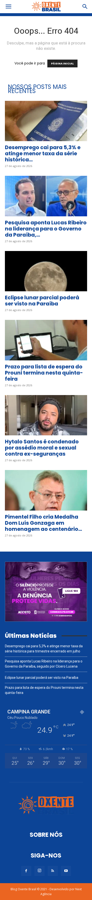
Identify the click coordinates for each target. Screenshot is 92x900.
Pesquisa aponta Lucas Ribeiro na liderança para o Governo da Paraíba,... (46, 228)
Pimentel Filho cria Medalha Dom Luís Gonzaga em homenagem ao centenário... (43, 523)
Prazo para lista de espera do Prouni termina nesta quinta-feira (44, 372)
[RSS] (53, 871)
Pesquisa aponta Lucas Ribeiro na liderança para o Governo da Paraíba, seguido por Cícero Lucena (43, 663)
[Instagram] (39, 871)
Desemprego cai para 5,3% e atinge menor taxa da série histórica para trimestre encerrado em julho (44, 648)
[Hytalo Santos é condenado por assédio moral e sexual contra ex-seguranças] (46, 415)
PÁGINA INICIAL (62, 63)
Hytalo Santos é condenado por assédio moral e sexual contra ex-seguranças (42, 447)
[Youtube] (66, 871)
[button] (8, 6)
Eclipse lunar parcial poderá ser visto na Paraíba (42, 300)
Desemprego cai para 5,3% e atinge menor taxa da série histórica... (42, 153)
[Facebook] (26, 871)
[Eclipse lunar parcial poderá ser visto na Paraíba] (46, 271)
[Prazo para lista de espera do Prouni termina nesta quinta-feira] (46, 340)
